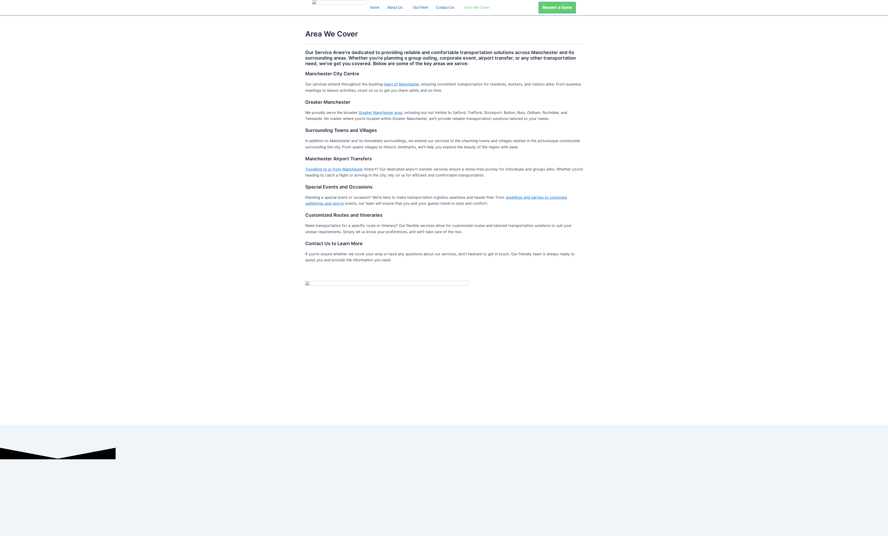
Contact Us (445, 7)
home (374, 7)
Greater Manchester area (380, 112)
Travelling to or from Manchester (334, 169)
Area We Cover (477, 7)
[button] (396, 7)
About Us (395, 7)
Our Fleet (420, 7)
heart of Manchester (401, 84)
